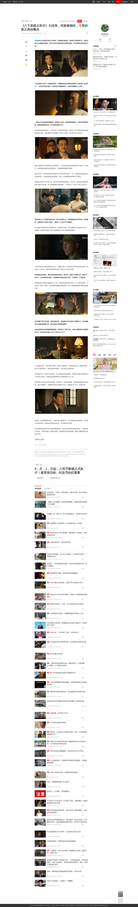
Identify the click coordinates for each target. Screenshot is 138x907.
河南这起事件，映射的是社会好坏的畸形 (61, 841)
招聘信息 (62, 905)
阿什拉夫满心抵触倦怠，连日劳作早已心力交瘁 (67, 751)
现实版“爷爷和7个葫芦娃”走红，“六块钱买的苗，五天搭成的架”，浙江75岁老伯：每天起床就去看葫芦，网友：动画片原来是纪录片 (67, 862)
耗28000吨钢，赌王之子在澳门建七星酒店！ (105, 230)
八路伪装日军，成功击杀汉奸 (60, 542)
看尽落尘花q (39, 33)
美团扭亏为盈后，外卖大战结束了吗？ (103, 271)
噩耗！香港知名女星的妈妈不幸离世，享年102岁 (64, 871)
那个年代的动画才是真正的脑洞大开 (63, 673)
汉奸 (59, 174)
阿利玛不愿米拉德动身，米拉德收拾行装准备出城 (67, 692)
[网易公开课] (99, 1)
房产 (115, 355)
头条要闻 (96, 134)
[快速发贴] (26, 42)
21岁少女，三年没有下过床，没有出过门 (64, 632)
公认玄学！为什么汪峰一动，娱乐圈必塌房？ (105, 112)
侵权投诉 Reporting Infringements (101, 905)
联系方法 (58, 905)
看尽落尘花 (105, 35)
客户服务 (67, 905)
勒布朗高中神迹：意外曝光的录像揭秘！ (64, 573)
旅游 (99, 355)
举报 (87, 33)
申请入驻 (85, 21)
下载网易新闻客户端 (55, 478)
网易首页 (5, 1)
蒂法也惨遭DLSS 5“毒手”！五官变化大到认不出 (64, 832)
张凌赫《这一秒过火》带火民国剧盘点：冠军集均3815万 (67, 514)
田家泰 (37, 40)
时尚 (109, 355)
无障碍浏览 (14, 1)
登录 (118, 1)
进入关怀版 (20, 1)
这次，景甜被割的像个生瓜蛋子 (58, 782)
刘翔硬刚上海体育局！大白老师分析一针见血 (66, 523)
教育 (94, 355)
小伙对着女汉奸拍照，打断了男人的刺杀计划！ (67, 582)
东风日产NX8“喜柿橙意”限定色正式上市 (103, 310)
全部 (115, 45)
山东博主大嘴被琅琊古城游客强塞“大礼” (104, 368)
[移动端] (94, 1)
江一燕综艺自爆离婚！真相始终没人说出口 (104, 120)
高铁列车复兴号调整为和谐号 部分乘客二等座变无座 (65, 701)
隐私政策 (72, 905)
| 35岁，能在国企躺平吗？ (101, 335)
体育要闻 (96, 174)
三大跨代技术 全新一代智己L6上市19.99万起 (105, 319)
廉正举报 (91, 905)
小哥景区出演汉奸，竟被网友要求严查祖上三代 (67, 613)
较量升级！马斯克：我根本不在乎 (102, 268)
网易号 (27, 21)
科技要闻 (96, 252)
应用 (9, 1)
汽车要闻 (96, 290)
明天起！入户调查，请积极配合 (58, 791)
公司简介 (53, 905)
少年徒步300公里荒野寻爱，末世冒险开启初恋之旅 (68, 642)
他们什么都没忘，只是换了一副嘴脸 (60, 881)
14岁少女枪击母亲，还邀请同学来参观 (63, 772)
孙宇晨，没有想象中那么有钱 (101, 239)
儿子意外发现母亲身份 (58, 722)
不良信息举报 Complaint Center (81, 905)
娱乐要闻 (96, 96)
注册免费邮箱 (124, 1)
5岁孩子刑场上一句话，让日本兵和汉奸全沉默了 (67, 604)
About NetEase (47, 905)
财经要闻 (96, 215)
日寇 (36, 83)
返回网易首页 (40, 478)
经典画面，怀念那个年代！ (59, 713)
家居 (104, 355)
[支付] (109, 1)
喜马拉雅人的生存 (56, 654)
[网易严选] (104, 1)
